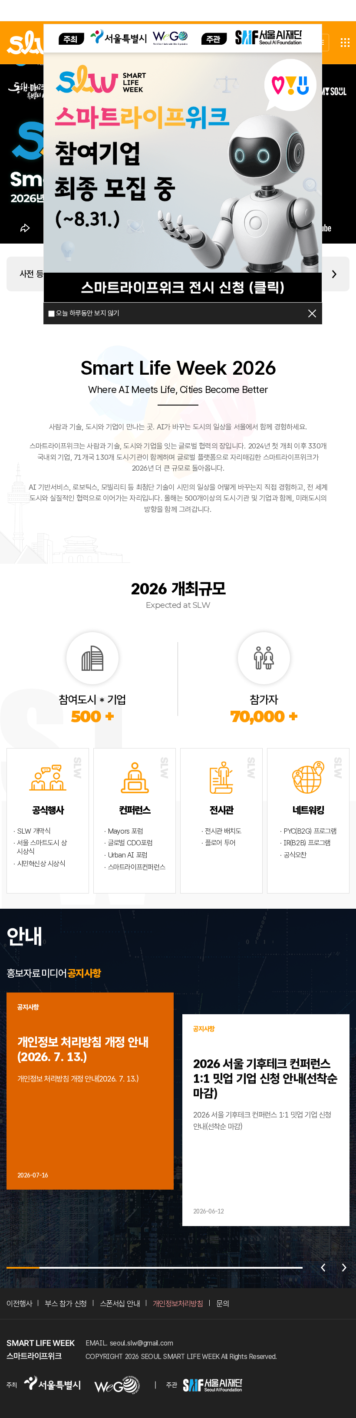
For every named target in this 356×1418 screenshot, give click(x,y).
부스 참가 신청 (65, 1303)
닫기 (312, 313)
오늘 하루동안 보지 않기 (87, 314)
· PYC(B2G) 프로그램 (308, 831)
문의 (222, 1303)
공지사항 (84, 973)
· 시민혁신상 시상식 (39, 864)
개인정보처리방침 (178, 1303)
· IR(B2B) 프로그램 (305, 843)
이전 (323, 1268)
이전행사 (19, 1303)
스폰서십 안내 (120, 1303)
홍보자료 (23, 973)
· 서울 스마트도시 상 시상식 (39, 847)
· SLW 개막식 (31, 831)
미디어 (53, 973)
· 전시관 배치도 (221, 831)
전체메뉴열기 (345, 42)
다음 (344, 1268)
